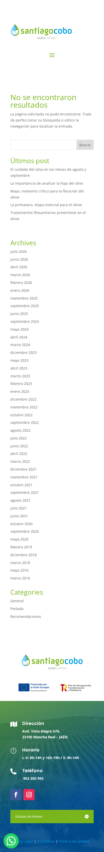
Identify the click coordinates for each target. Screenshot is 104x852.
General (17, 600)
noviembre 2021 (24, 477)
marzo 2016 (20, 578)
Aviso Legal (23, 841)
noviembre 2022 (24, 407)
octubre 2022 (21, 414)
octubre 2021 (21, 484)
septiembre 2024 (24, 321)
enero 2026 (19, 290)
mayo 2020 (19, 539)
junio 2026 (19, 259)
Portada (16, 608)
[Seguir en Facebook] (15, 794)
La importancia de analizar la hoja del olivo (46, 183)
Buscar (85, 144)
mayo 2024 (19, 329)
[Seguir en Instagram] (29, 794)
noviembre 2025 (24, 298)
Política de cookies (74, 841)
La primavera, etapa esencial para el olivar (46, 204)
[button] (11, 840)
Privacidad (46, 841)
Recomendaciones (25, 616)
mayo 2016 (19, 570)
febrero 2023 (21, 383)
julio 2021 (18, 508)
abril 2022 (18, 453)
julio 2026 (18, 251)
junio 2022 (19, 446)
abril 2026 (18, 266)
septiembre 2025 (24, 305)
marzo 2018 (20, 562)
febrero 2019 (21, 547)
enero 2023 (19, 391)
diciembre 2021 (23, 469)
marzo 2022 (20, 461)
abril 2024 (18, 337)
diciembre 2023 (23, 352)
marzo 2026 (20, 274)
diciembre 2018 (23, 554)
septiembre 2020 (24, 531)
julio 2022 (18, 438)
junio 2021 (19, 516)
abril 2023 (18, 368)
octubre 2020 (21, 523)
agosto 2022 (20, 430)
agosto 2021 (20, 500)
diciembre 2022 (23, 399)
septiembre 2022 (24, 422)
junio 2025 (19, 313)
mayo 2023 (19, 360)
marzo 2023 (20, 376)
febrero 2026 (21, 282)
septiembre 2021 (24, 492)
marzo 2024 (20, 344)
